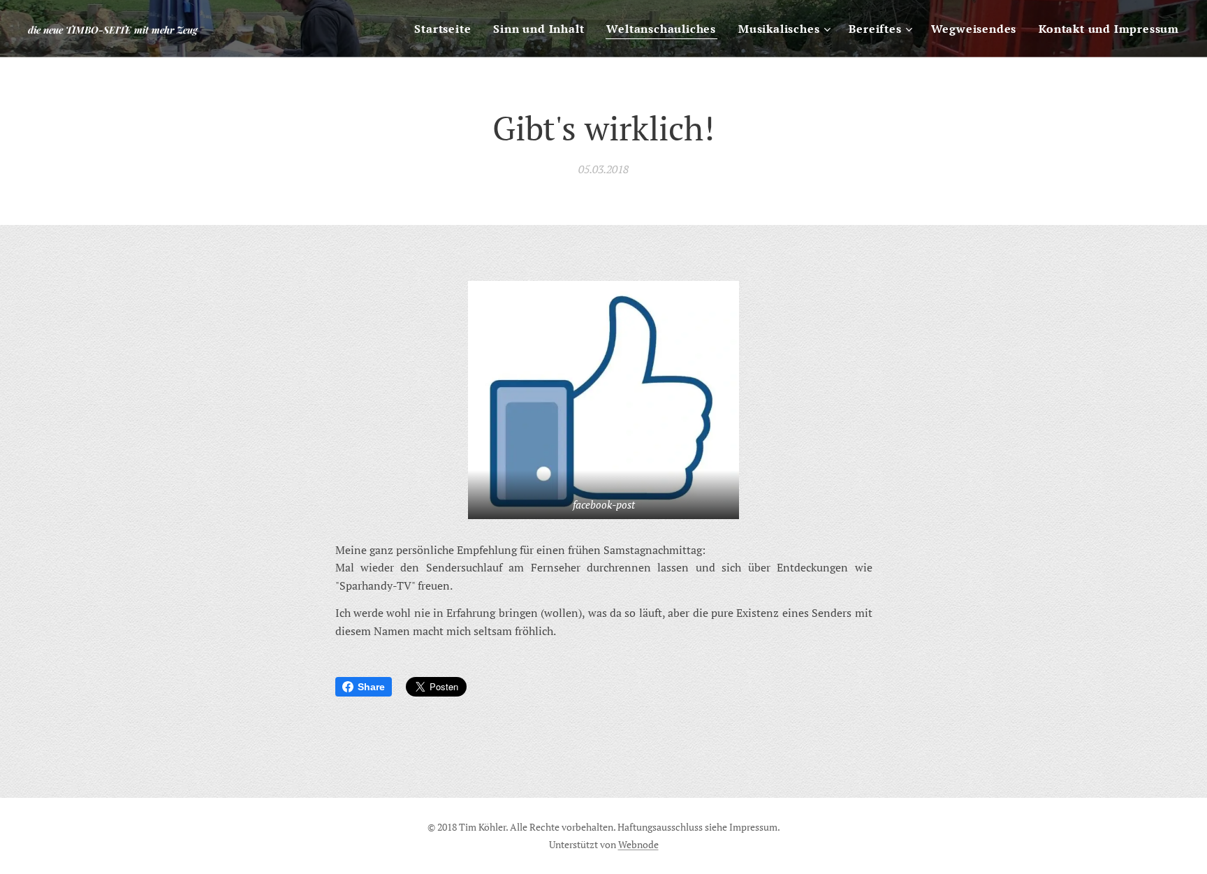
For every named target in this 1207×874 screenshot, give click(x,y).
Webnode (638, 844)
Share (371, 686)
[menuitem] (446, 28)
